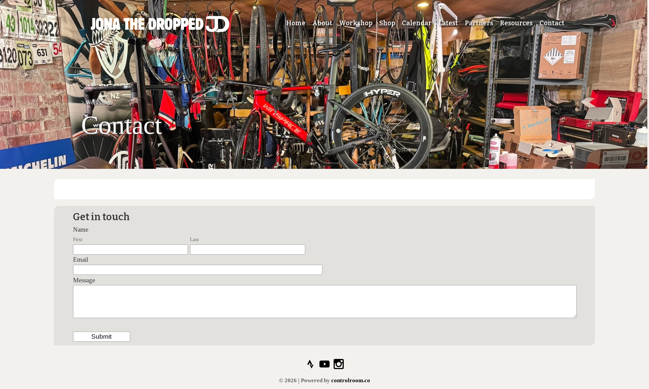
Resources (516, 23)
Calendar (417, 23)
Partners (479, 23)
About (322, 23)
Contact (551, 23)
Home (296, 23)
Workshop (355, 23)
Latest (448, 23)
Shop (387, 23)
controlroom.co (350, 380)
